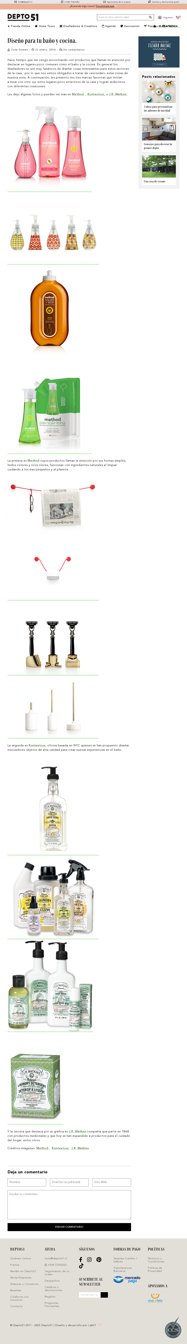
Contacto (16, 1306)
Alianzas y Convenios (24, 1284)
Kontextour (95, 94)
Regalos (50, 1296)
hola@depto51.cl (25, 2)
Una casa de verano (154, 181)
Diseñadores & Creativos (79, 26)
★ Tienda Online (18, 26)
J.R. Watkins (117, 94)
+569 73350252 (57, 1265)
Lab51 (92, 1325)
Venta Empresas (21, 1277)
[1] (177, 18)
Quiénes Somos (20, 1258)
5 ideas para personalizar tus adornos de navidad (158, 108)
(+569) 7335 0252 (71, 2)
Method (78, 94)
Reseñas (15, 1290)
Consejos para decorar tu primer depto (158, 146)
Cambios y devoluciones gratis (165, 2)
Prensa (14, 1265)
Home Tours (46, 26)
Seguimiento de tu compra (118, 2)
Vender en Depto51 (23, 1271)
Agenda (110, 26)
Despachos (52, 1281)
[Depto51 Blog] (22, 17)
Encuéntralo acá (105, 6)
